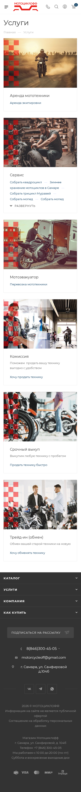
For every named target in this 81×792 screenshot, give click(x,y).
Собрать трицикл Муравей (31, 193)
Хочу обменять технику (27, 553)
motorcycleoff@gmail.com (44, 657)
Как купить (15, 612)
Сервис (17, 175)
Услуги (10, 589)
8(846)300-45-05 (42, 649)
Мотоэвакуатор (24, 277)
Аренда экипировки (25, 103)
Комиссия (19, 356)
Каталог (12, 578)
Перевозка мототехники (28, 284)
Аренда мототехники (30, 96)
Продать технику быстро (28, 465)
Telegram (40, 689)
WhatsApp (52, 689)
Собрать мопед (22, 199)
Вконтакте (29, 689)
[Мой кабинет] (65, 7)
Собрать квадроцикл (26, 182)
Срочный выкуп (25, 449)
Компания (14, 601)
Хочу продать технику (26, 377)
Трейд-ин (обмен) (26, 537)
